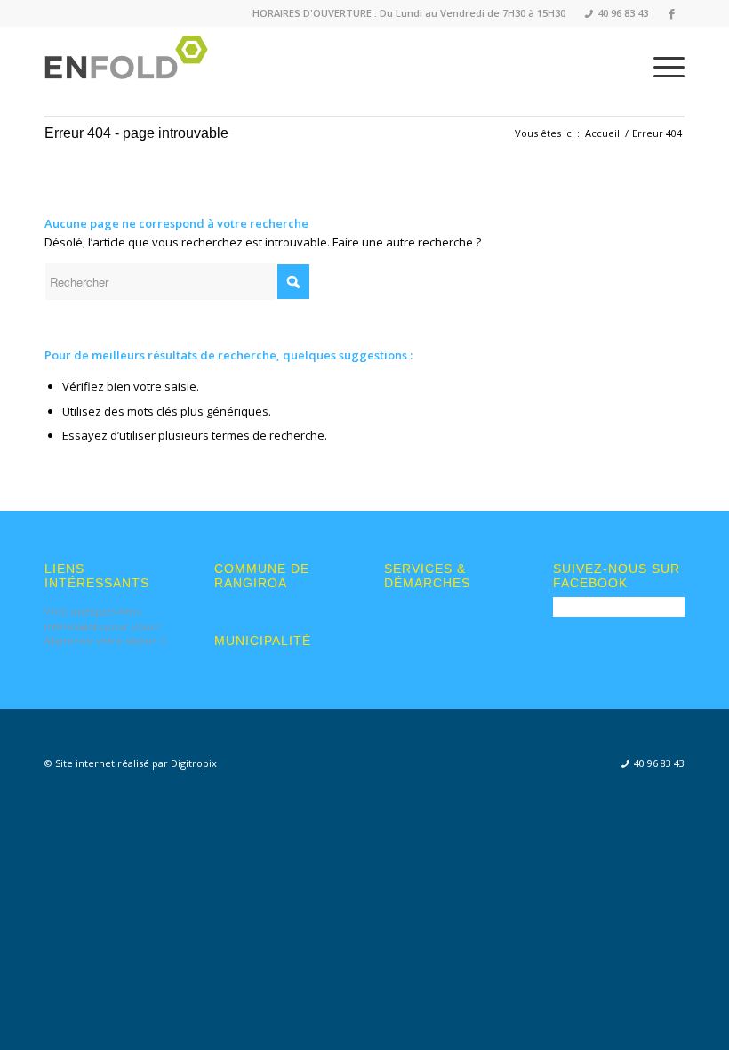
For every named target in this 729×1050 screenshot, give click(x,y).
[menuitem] (611, 14)
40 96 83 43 (616, 13)
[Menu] (660, 67)
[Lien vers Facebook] (671, 13)
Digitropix (194, 763)
